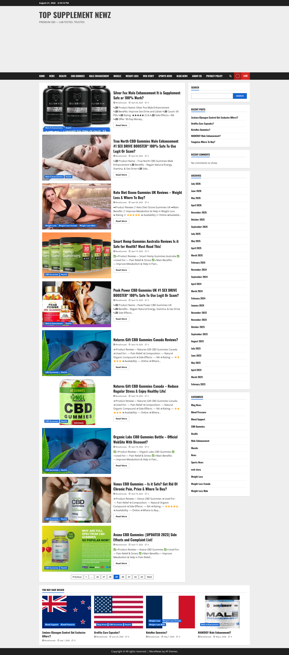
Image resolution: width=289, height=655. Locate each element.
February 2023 (198, 384)
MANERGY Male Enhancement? (206, 136)
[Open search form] (230, 76)
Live (246, 76)
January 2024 (197, 305)
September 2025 (199, 227)
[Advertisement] (143, 47)
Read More (122, 126)
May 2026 (196, 198)
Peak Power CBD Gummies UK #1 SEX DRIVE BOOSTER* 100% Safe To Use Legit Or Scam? (76, 304)
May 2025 (195, 241)
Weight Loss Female (68, 225)
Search (195, 87)
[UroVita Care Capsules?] (118, 612)
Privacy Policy (214, 76)
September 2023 (199, 334)
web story (148, 76)
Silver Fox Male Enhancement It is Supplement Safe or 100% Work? (76, 109)
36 (97, 576)
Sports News (165, 76)
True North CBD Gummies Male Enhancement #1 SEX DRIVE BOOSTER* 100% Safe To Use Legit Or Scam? (76, 158)
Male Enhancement (99, 76)
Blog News (182, 76)
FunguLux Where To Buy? (203, 142)
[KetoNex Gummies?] (170, 612)
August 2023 (197, 341)
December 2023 (199, 312)
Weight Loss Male (88, 225)
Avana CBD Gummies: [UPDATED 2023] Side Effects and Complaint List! (76, 549)
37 (104, 576)
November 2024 (199, 269)
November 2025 (199, 212)
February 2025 (198, 262)
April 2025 (196, 248)
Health (62, 76)
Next (149, 576)
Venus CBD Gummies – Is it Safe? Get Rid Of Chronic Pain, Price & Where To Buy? (76, 500)
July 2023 (195, 348)
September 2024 (199, 277)
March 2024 (197, 291)
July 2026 (196, 183)
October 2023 (198, 327)
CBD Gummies (78, 76)
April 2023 (196, 370)
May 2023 (195, 363)
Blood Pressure (198, 412)
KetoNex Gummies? (200, 129)
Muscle (117, 76)
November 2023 (199, 319)
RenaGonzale (121, 102)
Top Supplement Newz (75, 14)
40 (123, 576)
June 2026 (196, 191)
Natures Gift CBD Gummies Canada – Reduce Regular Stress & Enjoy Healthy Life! (76, 402)
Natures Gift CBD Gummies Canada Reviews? (76, 353)
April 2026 (196, 205)
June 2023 (196, 355)
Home (42, 76)
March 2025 (197, 255)
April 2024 (196, 284)
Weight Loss (132, 76)
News (51, 76)
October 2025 (198, 219)
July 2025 (195, 234)
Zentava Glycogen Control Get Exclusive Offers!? (214, 117)
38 (110, 576)
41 (129, 576)
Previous (77, 576)
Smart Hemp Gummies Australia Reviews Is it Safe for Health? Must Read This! (76, 255)
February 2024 (198, 298)
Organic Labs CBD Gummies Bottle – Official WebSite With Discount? (76, 451)
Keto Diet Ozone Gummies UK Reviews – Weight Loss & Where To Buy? (76, 206)
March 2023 (197, 377)
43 (142, 576)
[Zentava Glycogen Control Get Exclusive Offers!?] (66, 612)
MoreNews (155, 651)
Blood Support (198, 419)
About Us (197, 76)
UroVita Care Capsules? (202, 123)
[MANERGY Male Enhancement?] (222, 612)
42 (135, 576)
